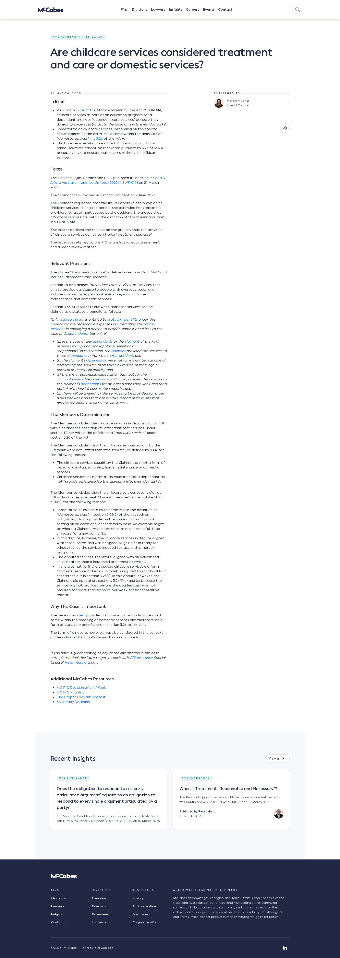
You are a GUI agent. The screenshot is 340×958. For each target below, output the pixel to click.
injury (78, 379)
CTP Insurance (141, 658)
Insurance (99, 922)
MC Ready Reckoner (74, 702)
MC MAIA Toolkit (70, 692)
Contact (225, 9)
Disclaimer (140, 914)
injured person (72, 319)
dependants (78, 333)
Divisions (139, 9)
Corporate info (144, 922)
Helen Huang (75, 662)
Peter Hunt (206, 811)
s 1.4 (81, 110)
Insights (175, 9)
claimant (132, 341)
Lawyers (158, 9)
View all (274, 759)
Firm (124, 9)
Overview (58, 898)
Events (209, 9)
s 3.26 (98, 138)
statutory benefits (122, 319)
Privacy (138, 898)
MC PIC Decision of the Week (81, 687)
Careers (192, 9)
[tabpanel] (108, 802)
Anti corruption (144, 906)
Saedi (80, 615)
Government (101, 914)
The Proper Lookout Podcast (81, 697)
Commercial (101, 906)
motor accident (120, 355)
